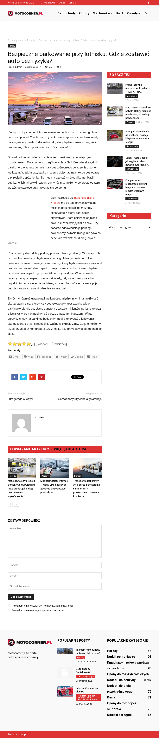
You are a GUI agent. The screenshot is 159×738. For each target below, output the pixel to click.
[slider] (19, 343)
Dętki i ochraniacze (121, 657)
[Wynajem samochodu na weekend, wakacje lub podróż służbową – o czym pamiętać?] (115, 135)
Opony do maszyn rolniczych (128, 674)
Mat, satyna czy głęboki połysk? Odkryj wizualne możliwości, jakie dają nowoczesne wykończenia (21, 488)
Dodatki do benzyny (121, 680)
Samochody (67, 13)
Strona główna (48, 2)
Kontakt (72, 2)
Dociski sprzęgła (85, 676)
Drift (119, 13)
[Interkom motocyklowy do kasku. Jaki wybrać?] (65, 651)
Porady (132, 13)
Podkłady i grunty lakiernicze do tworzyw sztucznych (87, 697)
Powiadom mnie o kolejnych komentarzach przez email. (43, 605)
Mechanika (101, 13)
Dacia (111, 697)
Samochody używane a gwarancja (80, 399)
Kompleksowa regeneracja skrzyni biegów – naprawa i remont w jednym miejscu (136, 187)
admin (18, 66)
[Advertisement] (79, 29)
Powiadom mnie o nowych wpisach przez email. (38, 610)
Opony (84, 13)
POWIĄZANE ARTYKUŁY (29, 449)
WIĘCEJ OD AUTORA (70, 449)
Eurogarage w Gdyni (20, 399)
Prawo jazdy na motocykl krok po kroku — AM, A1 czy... (137, 88)
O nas (62, 2)
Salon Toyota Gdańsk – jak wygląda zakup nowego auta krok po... (137, 161)
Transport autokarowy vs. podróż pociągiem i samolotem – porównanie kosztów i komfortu (86, 488)
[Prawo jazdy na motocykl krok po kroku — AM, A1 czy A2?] (115, 88)
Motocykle (132, 96)
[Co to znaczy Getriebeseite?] (65, 672)
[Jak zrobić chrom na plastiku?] (65, 691)
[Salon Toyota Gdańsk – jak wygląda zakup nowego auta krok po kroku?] (115, 161)
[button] (146, 13)
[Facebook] (148, 2)
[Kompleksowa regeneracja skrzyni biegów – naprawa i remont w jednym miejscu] (115, 184)
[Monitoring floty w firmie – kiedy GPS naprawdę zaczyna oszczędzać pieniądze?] (54, 467)
